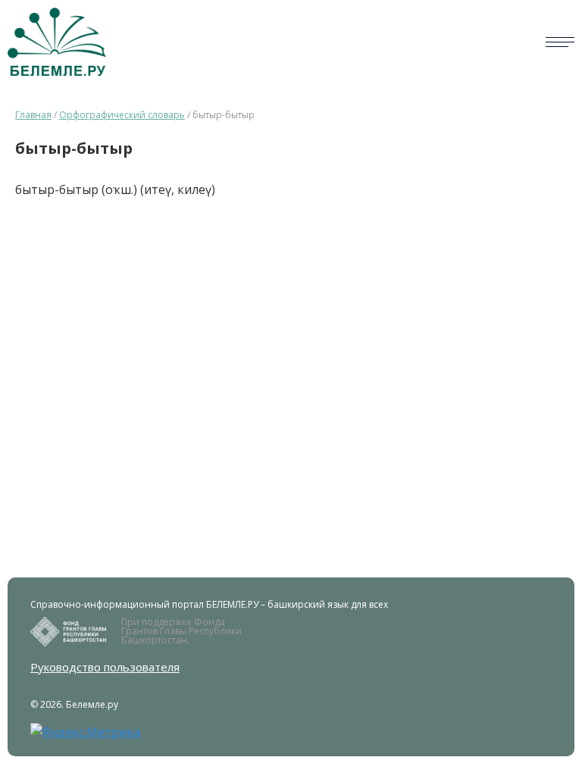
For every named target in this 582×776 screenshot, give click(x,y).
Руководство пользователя (105, 667)
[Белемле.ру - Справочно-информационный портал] (57, 42)
